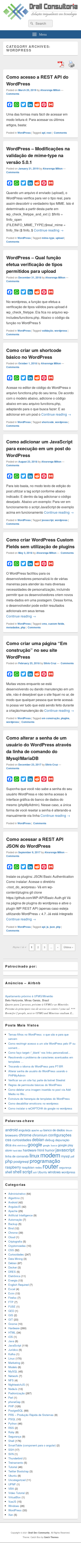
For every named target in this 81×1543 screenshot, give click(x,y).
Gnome (12, 1324)
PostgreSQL (15, 1410)
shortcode (48, 422)
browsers (11, 1135)
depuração (62, 1140)
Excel (11, 1289)
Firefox (12, 1298)
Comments (12, 94)
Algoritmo (14, 1198)
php (23, 627)
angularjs (24, 1130)
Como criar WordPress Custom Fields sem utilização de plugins (40, 543)
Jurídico (13, 1350)
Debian (12, 1263)
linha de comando (17, 1156)
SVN (11, 1454)
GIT (10, 1319)
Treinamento (15, 1463)
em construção (51, 718)
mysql (65, 1156)
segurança (65, 1167)
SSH (11, 1450)
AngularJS (14, 1207)
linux (34, 1155)
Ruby (11, 1432)
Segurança (14, 1436)
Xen (10, 1515)
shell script (22, 1172)
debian (38, 1139)
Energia (12, 1280)
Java (11, 1341)
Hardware (14, 1328)
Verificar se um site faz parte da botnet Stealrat (36, 1080)
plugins (65, 718)
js (48, 927)
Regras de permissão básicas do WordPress (35, 1085)
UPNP (12, 1484)
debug (49, 1139)
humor (50, 1150)
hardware (30, 1150)
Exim (11, 1293)
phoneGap (14, 1402)
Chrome (13, 1232)
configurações (59, 1134)
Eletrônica (14, 1276)
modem (50, 1154)
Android (12, 1202)
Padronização (16, 1393)
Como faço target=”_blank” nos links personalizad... (39, 1052)
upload (60, 238)
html (40, 1150)
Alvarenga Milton (50, 90)
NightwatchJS (16, 1384)
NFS (11, 1380)
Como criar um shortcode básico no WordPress (33, 353)
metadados (13, 627)
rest (49, 132)
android (11, 1129)
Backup (12, 1224)
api (43, 132)
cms (44, 623)
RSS (11, 1428)
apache (35, 1130)
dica (8, 1144)
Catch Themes (51, 1537)
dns (14, 1145)
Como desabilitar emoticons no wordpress (33, 1103)
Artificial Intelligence (20, 1215)
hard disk (17, 1150)
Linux (11, 1358)
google (35, 1144)
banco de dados (54, 1130)
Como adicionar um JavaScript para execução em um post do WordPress (39, 448)
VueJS (12, 1501)
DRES (12, 1272)
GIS (10, 1315)
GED (11, 1311)
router (50, 1166)
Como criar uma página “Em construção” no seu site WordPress (36, 650)
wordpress (60, 330)
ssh (35, 1172)
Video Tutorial (16, 1493)
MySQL (12, 1371)
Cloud (11, 1237)
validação (47, 330)
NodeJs (12, 1389)
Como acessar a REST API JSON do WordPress (34, 842)
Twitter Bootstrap (18, 1471)
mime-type (48, 238)
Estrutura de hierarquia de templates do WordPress (39, 1099)
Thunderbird (15, 1458)
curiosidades (21, 1139)
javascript (48, 520)
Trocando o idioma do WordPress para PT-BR (35, 1066)
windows (54, 1172)
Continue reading (49, 230)
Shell (11, 1441)
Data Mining (15, 1259)
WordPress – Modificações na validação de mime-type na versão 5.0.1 (38, 155)
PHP (11, 1406)
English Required (18, 1285)
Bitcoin (69, 1130)
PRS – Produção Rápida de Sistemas (31, 1415)
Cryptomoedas (17, 1246)
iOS (10, 1337)
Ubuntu (42, 1172)
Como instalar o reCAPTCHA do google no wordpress (40, 1108)
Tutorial (12, 1467)
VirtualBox (14, 1497)
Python (12, 1423)
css (8, 1139)
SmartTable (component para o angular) (32, 1445)
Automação (15, 1220)
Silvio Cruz (50, 663)
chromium (39, 1135)
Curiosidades (16, 1254)
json (52, 927)
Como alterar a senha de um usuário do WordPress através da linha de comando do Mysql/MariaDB (38, 747)
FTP (11, 1302)
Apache (12, 1211)
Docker (12, 1267)
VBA (11, 1488)
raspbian (28, 1167)
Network (13, 1376)
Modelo (12, 1367)
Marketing (14, 1363)
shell (8, 1171)
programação (45, 1160)
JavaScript (14, 1345)
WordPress (24, 132)
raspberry (13, 1167)
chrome (25, 1134)
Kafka (11, 1354)
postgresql (21, 1161)
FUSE (12, 1306)
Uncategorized (17, 1480)
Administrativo (17, 1194)
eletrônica (22, 1145)
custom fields (56, 623)
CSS (11, 1250)
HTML (12, 1332)
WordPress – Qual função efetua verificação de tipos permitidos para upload (34, 264)
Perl (10, 1397)
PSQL (12, 1419)
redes (38, 1167)
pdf (72, 1156)
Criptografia (15, 1241)
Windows (13, 1506)
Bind (11, 1228)
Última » (68, 947)
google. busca (50, 1145)
